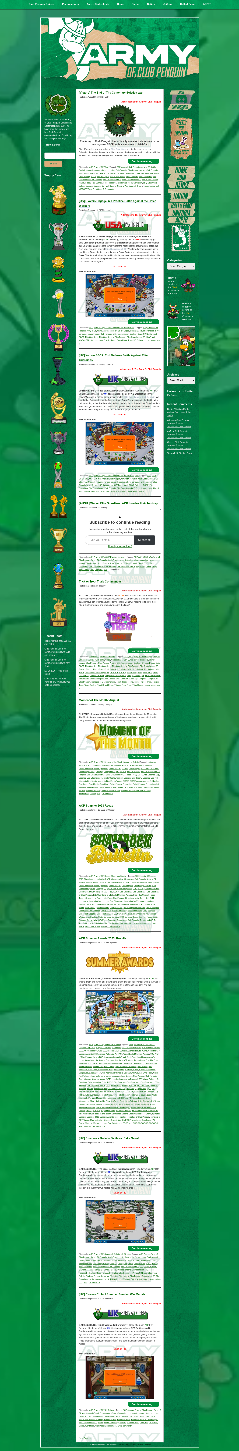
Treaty (139, 186)
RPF (114, 787)
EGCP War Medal (117, 176)
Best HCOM (98, 1066)
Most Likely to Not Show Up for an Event (107, 1101)
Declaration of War (132, 173)
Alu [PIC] (118, 1054)
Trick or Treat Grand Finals (101, 685)
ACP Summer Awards (131, 1048)
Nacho (146, 1101)
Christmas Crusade (87, 482)
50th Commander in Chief (95, 879)
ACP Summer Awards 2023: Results (102, 938)
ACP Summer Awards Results (128, 1051)
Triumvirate (84, 794)
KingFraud (150, 337)
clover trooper (93, 334)
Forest (82, 669)
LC (139, 775)
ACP (91, 167)
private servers (102, 907)
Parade (110, 904)
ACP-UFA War (95, 479)
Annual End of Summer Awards (136, 1054)
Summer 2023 (118, 917)
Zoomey (87, 1126)
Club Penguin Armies (136, 170)
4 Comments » (99, 1126)
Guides (88, 898)
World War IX (90, 926)
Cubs (145, 1079)
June (142, 898)
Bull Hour (128, 1070)
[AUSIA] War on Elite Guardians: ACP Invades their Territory (118, 503)
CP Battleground (106, 485)
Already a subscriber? (120, 546)
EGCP (93, 176)
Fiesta (88, 183)
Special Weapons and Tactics (102, 679)
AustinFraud (108, 331)
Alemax (102, 1054)
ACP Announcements (92, 765)
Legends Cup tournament (112, 778)
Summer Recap (131, 917)
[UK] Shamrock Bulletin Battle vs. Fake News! (109, 1138)
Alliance (114, 879)
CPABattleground (124, 889)
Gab (169, 442)
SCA (119, 914)
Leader (148, 566)
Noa (158, 1101)
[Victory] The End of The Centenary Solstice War (111, 92)
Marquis (91, 1098)
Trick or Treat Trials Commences (100, 581)
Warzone (121, 491)
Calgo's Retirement (147, 1070)
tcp (136, 679)
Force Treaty (108, 183)
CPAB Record (139, 1263)
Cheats (156, 882)
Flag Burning (97, 183)
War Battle (100, 491)
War (106, 167)
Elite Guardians (145, 176)
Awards (89, 882)
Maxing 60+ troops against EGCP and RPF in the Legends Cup (123, 1098)
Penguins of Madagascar (115, 676)
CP (143, 663)
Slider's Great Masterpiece (133, 1114)
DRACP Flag (84, 176)
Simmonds (116, 1114)
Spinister (124, 679)
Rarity (137, 1104)
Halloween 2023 (126, 669)
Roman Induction (135, 911)
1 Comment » (108, 189)
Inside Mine (131, 672)
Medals (123, 1423)
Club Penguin (121, 170)
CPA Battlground (150, 334)
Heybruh (130, 1089)
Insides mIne (146, 488)
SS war (82, 790)
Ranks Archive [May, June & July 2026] (179, 412)
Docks (152, 663)
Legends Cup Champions (89, 778)
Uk (108, 1279)
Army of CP (98, 167)
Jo (105, 1092)
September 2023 (108, 1111)
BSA (150, 882)
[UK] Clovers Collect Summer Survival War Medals (112, 1294)
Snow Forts (122, 340)
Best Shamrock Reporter (125, 1066)
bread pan (125, 331)
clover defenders (93, 170)
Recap (107, 876)
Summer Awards (107, 1117)
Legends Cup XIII (150, 778)
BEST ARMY (93, 1063)
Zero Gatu (97, 189)
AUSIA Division (110, 557)
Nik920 (153, 1101)
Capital (82, 170)
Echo (104, 1082)
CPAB (91, 173)
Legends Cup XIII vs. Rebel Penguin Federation (119, 1095)
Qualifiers (136, 676)
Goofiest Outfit (143, 1085)
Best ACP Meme (126, 1060)
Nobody (82, 1104)
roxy (145, 183)
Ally (125, 879)
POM (129, 676)
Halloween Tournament (144, 669)
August (82, 882)
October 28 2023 (97, 676)
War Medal (89, 1426)
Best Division (138, 1063)
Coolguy (133, 334)
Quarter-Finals (116, 907)
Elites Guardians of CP (131, 180)
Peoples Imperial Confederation (127, 904)
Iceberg (122, 672)
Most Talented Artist (133, 1101)
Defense (138, 485)
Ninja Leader (84, 570)
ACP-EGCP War (145, 557)
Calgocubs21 (116, 660)
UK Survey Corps (128, 1279)
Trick (136, 682)
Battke (145, 479)
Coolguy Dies (109, 772)
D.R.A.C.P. (104, 173)
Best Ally (149, 1060)
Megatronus (84, 1101)
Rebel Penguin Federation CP (99, 787)
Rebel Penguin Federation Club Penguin (113, 1107)
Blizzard (102, 882)
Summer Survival (101, 186)
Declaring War (147, 173)
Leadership (83, 901)
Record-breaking (119, 911)
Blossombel (103, 1070)
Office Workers (92, 340)
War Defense (111, 491)
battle (153, 167)
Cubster (152, 1079)
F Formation (116, 1085)
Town (130, 340)
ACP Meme (116, 1048)
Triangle (85, 1120)
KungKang (119, 1092)
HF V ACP (114, 672)
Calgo (107, 660)
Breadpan (134, 331)
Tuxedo (115, 923)
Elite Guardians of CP (112, 180)
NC (93, 904)
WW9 (103, 926)
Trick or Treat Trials (122, 685)
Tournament (110, 682)
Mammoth (83, 1098)
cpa (85, 173)
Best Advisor (139, 1060)
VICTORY (83, 189)
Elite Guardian (132, 176)
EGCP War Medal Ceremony (91, 1419)
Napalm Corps (85, 904)
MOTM (126, 781)
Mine (140, 672)
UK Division (129, 476)
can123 (94, 1073)
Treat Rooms (127, 682)
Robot (89, 1111)
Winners (88, 1123)
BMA (127, 882)
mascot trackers (147, 901)
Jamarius (99, 1092)
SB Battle (143, 1273)
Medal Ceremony (135, 183)
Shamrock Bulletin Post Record (147, 787)
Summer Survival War (119, 186)
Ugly (158, 186)
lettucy (143, 1095)
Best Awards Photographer (110, 1063)
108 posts (151, 762)
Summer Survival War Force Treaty (136, 790)
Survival (132, 186)
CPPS (140, 889)
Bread (117, 331)
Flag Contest (143, 895)
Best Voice (92, 1070)
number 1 (147, 781)
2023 (126, 657)
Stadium (89, 1276)
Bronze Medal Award (138, 882)
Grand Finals (104, 669)
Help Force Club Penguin (95, 672)
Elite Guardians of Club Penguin (112, 337)
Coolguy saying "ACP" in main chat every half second (115, 1079)
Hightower (142, 1089)
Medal (100, 1423)
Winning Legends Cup (102, 1123)
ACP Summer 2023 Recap (96, 805)
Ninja (154, 566)
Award (87, 1060)
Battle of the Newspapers (135, 1257)
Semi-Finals (127, 914)
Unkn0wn (99, 1120)
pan (101, 340)
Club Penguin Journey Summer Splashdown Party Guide (57, 663)
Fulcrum (132, 1085)
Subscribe (144, 539)
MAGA (82, 340)
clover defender (103, 482)
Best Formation (85, 1066)
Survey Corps (100, 1276)
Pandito (99, 1104)
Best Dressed (151, 1063)
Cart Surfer (128, 660)
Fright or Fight (91, 669)
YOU (81, 1126)
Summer (89, 186)
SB (143, 676)
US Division (129, 328)
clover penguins (108, 170)
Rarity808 (145, 1104)
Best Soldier (142, 1066)
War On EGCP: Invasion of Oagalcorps (135, 1120)
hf (108, 672)
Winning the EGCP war (122, 1123)
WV (98, 926)
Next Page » (85, 1438)
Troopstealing (149, 186)
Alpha (108, 1054)
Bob (111, 1070)
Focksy (125, 1085)
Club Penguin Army (121, 334)
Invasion (121, 557)
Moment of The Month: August (99, 700)
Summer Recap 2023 (148, 917)
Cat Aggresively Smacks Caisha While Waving (122, 1073)
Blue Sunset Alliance (115, 882)
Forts (138, 488)
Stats (100, 917)
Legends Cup (121, 183)
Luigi (149, 1095)
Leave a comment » (135, 491)
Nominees (90, 1104)
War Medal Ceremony (104, 1426)
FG (141, 1267)
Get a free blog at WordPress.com (102, 1444)
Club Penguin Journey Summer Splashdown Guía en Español (57, 652)
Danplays (83, 1082)
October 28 (84, 676)
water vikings (129, 923)
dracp (156, 173)
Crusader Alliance (152, 889)
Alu (112, 1054)
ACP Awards (105, 1048)
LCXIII (144, 775)
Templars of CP (97, 682)
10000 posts (140, 876)
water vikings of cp (144, 923)
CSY (140, 1079)
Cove (140, 334)
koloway (110, 1092)
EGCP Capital (103, 176)
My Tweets (172, 395)
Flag (135, 895)
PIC (92, 570)
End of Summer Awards (122, 895)
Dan (158, 1079)
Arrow (106, 1057)
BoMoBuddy (119, 1070)
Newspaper (99, 1270)
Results (82, 1111)
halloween (115, 669)
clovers (125, 768)
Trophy (93, 794)
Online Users (110, 1270)
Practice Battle (110, 340)
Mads (154, 1095)
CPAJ (96, 173)
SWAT (131, 679)
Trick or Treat (145, 682)
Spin (118, 679)
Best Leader (109, 1066)
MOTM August (136, 781)
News (155, 672)
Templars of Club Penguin (128, 920)
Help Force (97, 898)
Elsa (108, 1085)
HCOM (90, 1089)
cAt (100, 1073)
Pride (147, 904)
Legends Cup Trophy (133, 778)
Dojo (158, 663)
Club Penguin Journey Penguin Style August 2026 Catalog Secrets (57, 681)
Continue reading (144, 161)
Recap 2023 (106, 911)
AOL (152, 1054)
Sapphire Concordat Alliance (101, 914)
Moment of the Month (113, 762)
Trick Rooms (137, 685)
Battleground (152, 1257)
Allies (120, 879)
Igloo (149, 1089)
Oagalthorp (104, 784)
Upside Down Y (110, 1120)
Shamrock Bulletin (107, 657)
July (137, 898)
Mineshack (147, 672)
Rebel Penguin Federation (121, 784)
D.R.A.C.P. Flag (117, 173)
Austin (99, 331)
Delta (90, 1082)
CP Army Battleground (113, 328)
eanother (97, 1082)
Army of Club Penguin (130, 167)
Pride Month (90, 907)
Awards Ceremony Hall (108, 1060)
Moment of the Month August (110, 781)
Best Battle (127, 1063)
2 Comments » (113, 926)
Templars (99, 570)
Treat (118, 682)
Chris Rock (147, 1073)
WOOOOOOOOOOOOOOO (145, 1123)
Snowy (148, 1114)
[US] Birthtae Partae (183, 453)
